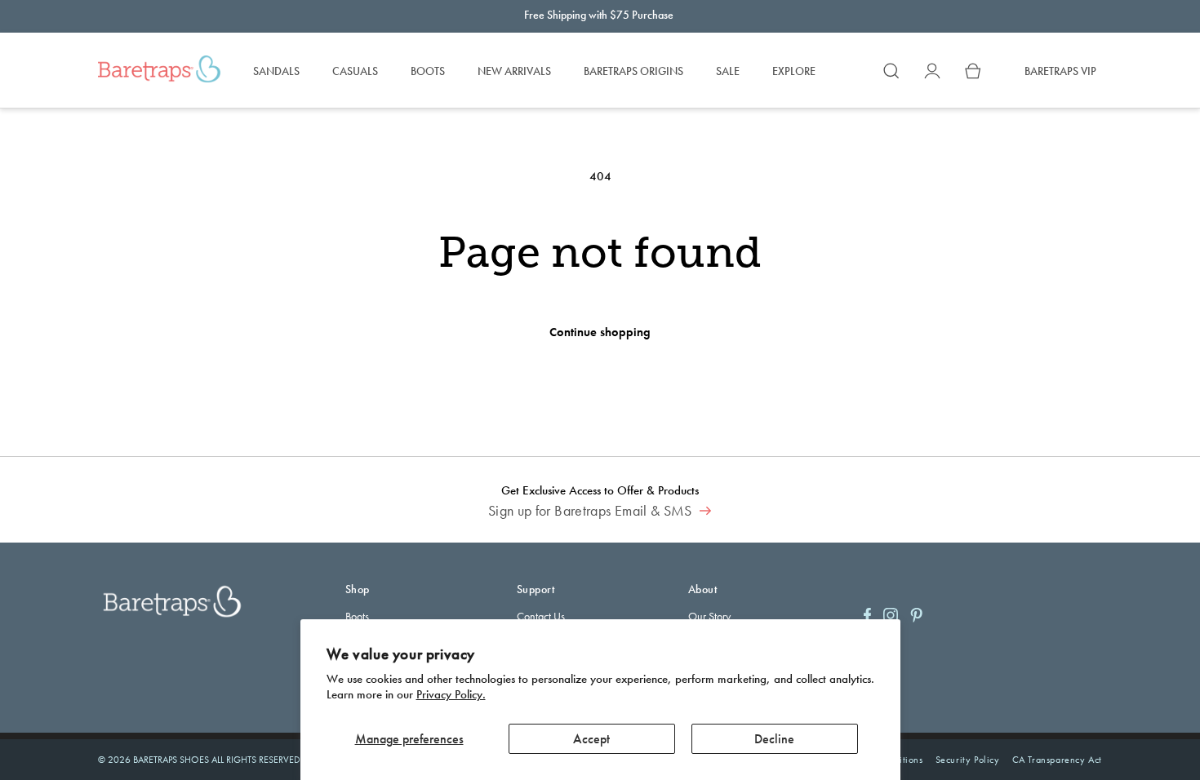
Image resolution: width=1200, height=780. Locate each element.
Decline (774, 738)
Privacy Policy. (451, 694)
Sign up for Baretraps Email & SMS (592, 511)
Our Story (709, 616)
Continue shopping (600, 332)
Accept (591, 738)
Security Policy (968, 759)
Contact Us (541, 616)
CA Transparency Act (1057, 759)
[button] (891, 71)
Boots (357, 616)
